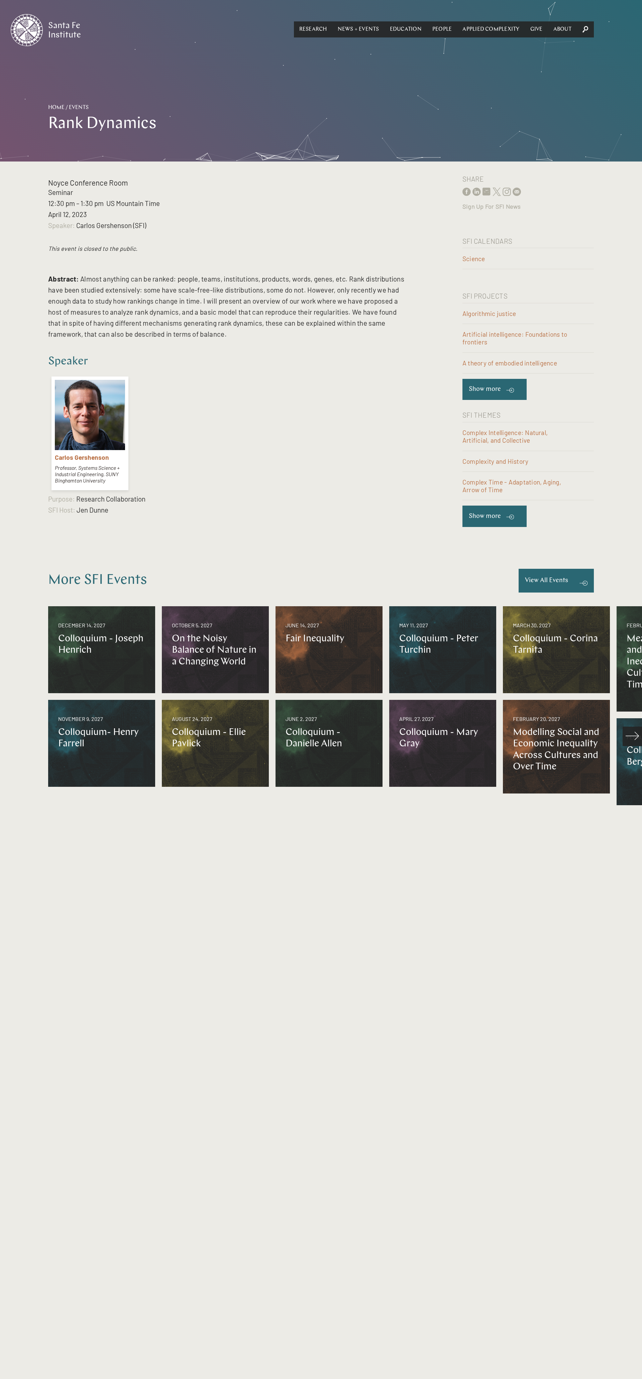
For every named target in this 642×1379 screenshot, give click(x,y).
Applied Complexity (490, 29)
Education (406, 29)
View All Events (546, 580)
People (442, 29)
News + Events (358, 29)
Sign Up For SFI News (491, 206)
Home (56, 107)
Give (536, 29)
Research (313, 29)
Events (79, 107)
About (562, 29)
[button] (313, 29)
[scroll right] (632, 736)
